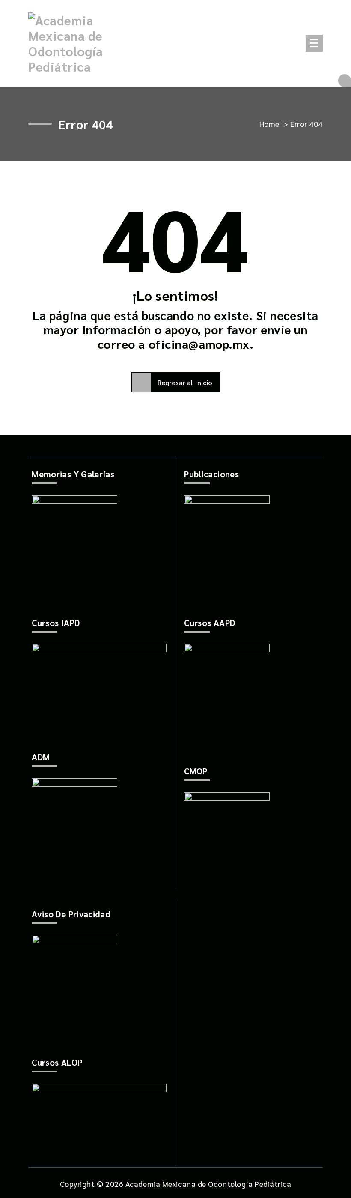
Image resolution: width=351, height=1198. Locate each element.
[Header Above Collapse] (344, 80)
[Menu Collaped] (314, 43)
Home (269, 124)
